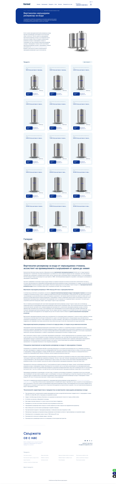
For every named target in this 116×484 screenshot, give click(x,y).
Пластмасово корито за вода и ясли (31, 457)
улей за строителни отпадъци (82, 457)
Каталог (60, 4)
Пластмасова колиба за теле (82, 455)
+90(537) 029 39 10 (81, 5)
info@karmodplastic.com (85, 444)
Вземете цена (28, 94)
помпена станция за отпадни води (31, 462)
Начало (38, 4)
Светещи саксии (44, 460)
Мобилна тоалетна (45, 457)
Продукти (51, 4)
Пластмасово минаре (80, 460)
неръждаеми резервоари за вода (39, 47)
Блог (56, 4)
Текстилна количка (27, 455)
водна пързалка (27, 460)
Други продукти (87, 62)
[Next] (89, 252)
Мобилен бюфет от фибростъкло (65, 457)
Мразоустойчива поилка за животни (66, 455)
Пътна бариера (62, 460)
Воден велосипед (44, 455)
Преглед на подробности (35, 94)
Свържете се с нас (67, 4)
